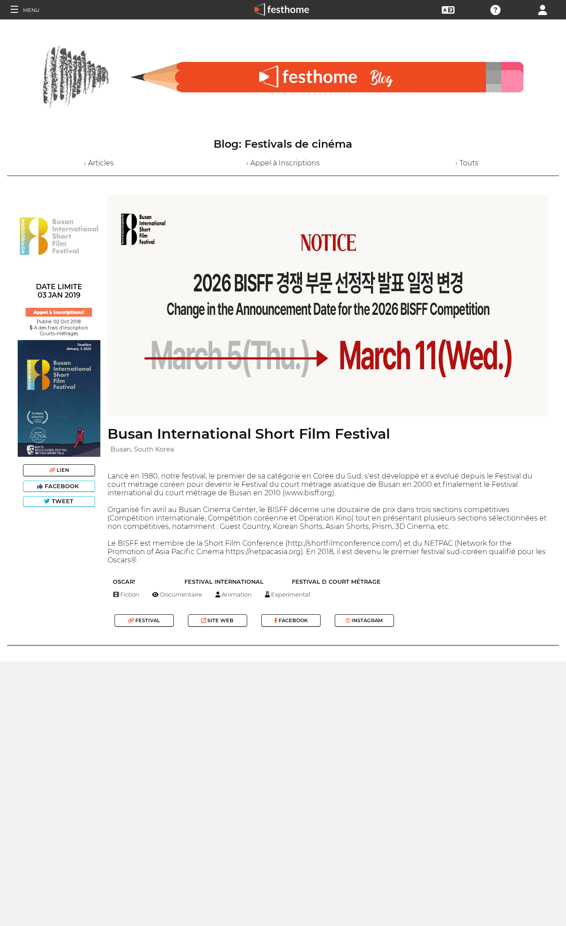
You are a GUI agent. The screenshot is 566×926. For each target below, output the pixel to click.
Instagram (366, 620)
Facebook (61, 486)
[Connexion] (542, 9)
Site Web (219, 620)
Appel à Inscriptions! (59, 312)
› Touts (466, 163)
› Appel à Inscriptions (283, 163)
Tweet (61, 501)
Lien (62, 470)
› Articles (99, 163)
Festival (147, 620)
